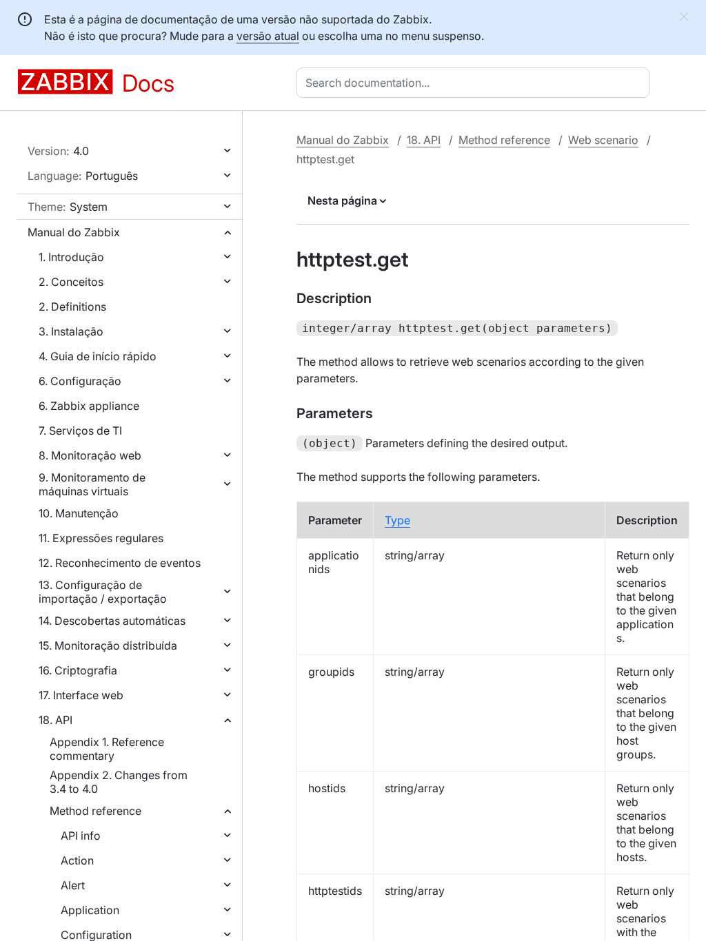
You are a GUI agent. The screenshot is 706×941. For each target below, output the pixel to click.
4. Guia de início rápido (98, 356)
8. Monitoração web (90, 455)
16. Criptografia (78, 670)
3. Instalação (71, 331)
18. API (55, 720)
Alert (73, 885)
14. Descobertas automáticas (112, 621)
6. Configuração (80, 381)
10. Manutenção (79, 513)
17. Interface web (81, 695)
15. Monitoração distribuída (108, 645)
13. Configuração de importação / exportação (103, 592)
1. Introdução (71, 257)
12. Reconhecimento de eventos (120, 563)
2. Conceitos (71, 282)
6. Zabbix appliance (89, 406)
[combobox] (475, 83)
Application (90, 910)
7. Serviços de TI (80, 430)
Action (77, 860)
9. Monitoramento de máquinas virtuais (92, 484)
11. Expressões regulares (101, 538)
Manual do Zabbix (74, 232)
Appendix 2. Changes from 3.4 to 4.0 (119, 782)
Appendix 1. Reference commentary (107, 749)
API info (81, 835)
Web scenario (603, 140)
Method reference (95, 811)
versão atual (267, 36)
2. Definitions (72, 306)
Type (397, 520)
